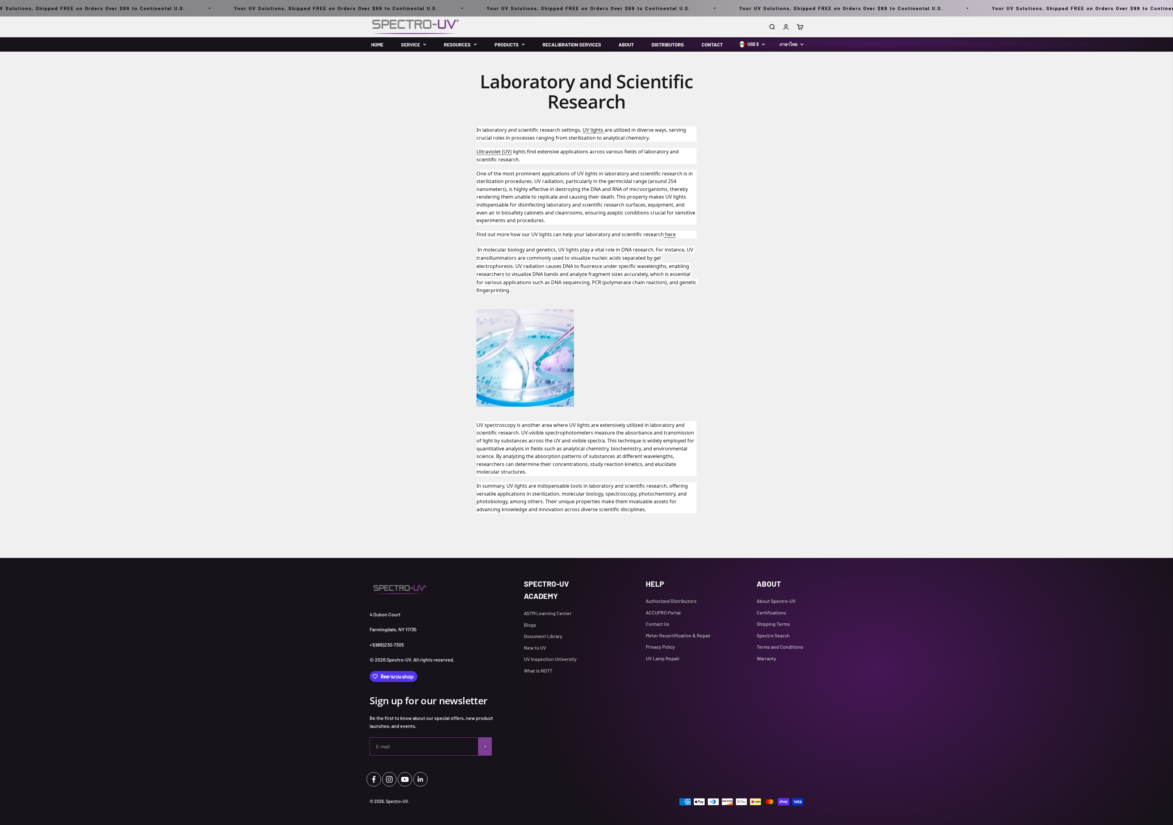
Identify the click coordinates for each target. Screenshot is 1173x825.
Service (410, 44)
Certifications (771, 612)
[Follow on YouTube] (405, 779)
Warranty (766, 658)
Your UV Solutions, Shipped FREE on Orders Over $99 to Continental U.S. (263, 8)
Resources (457, 44)
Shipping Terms (773, 624)
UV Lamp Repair (663, 658)
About (626, 44)
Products (507, 44)
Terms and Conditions (780, 647)
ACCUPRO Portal (663, 612)
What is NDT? (538, 670)
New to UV (535, 648)
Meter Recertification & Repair (678, 635)
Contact (712, 44)
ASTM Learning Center (548, 613)
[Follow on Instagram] (389, 779)
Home (377, 44)
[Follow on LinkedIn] (420, 779)
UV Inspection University (550, 659)
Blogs (530, 625)
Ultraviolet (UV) (494, 151)
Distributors (668, 44)
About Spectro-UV (776, 601)
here (670, 234)
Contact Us (657, 624)
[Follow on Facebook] (374, 779)
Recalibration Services (572, 44)
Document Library (543, 636)
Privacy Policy (660, 647)
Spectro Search (773, 635)
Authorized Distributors (671, 601)
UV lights (594, 130)
